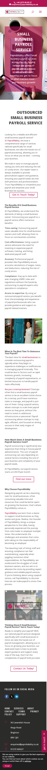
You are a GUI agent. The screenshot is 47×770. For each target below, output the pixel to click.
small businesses (30, 357)
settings (28, 761)
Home (8, 708)
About (31, 708)
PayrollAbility (13, 140)
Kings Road (16, 727)
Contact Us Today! (23, 668)
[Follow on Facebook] (7, 697)
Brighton (15, 732)
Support (21, 714)
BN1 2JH (14, 737)
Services (19, 708)
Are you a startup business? (18, 389)
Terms (21, 711)
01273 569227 (17, 749)
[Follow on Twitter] (12, 697)
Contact (9, 711)
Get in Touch (44, 743)
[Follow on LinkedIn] (17, 697)
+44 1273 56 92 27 (24, 2)
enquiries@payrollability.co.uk (25, 744)
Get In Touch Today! (23, 194)
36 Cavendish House (20, 722)
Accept (7, 766)
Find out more (23, 479)
